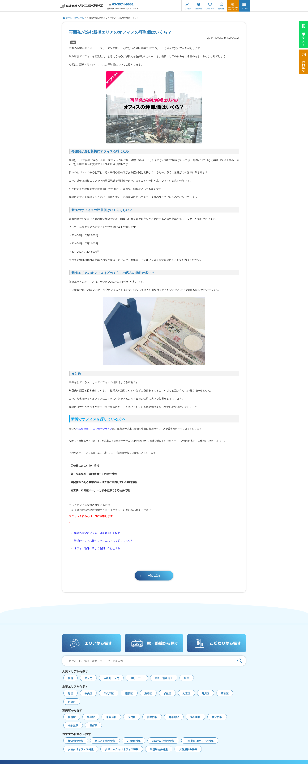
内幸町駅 (174, 717)
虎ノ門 (88, 678)
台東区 (72, 702)
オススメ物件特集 (105, 740)
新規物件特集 (75, 740)
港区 (70, 693)
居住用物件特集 (188, 749)
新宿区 (129, 693)
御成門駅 (152, 717)
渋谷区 (148, 693)
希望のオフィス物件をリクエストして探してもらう (103, 540)
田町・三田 (136, 678)
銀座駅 (91, 717)
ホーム (69, 18)
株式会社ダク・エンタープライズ (94, 428)
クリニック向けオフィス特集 (121, 749)
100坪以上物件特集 (163, 740)
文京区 (186, 693)
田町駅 (93, 725)
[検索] (239, 661)
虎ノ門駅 (217, 717)
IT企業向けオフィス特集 (200, 740)
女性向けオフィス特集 (81, 749)
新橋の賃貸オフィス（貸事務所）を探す (97, 533)
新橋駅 (72, 717)
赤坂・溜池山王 (164, 678)
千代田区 (109, 693)
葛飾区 (225, 693)
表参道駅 (73, 725)
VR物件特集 (134, 740)
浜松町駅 (195, 717)
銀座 (186, 678)
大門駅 (132, 717)
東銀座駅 (111, 717)
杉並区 (167, 693)
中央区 (88, 693)
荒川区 (205, 693)
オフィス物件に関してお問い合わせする (97, 548)
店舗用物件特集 (159, 749)
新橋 (73, 42)
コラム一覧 (79, 18)
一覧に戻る (154, 575)
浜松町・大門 (111, 678)
